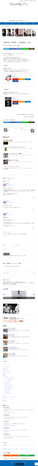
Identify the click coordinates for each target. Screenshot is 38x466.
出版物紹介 (18, 45)
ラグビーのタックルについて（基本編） (15, 153)
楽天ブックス (15, 79)
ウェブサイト (5, 249)
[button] (4, 33)
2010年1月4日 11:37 (9, 214)
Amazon (21, 79)
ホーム (4, 26)
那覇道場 (5, 400)
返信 (33, 197)
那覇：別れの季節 (10, 335)
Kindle (28, 79)
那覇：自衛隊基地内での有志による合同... (9, 418)
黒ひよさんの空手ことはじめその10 (17, 93)
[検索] (35, 0)
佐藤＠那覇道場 (31, 116)
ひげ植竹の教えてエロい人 (9, 377)
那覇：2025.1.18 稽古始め (11, 354)
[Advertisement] (19, 13)
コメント (4, 235)
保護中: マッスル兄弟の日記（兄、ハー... (9, 412)
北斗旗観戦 (10, 140)
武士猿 (13, 75)
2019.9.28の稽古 (6, 431)
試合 (4, 398)
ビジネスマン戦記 (6, 366)
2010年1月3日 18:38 (9, 202)
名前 (4, 245)
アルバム (5, 364)
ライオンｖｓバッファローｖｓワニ (14, 166)
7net (15, 103)
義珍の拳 (13, 97)
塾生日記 (8, 26)
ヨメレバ (16, 76)
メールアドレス (16, 245)
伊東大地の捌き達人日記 (8, 385)
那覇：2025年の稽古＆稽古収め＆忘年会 (14, 348)
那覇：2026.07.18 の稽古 (11, 329)
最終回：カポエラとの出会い (13, 160)
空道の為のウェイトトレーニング (9, 396)
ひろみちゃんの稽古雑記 (8, 379)
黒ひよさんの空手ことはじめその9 (16, 69)
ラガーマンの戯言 (13, 26)
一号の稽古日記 (7, 383)
